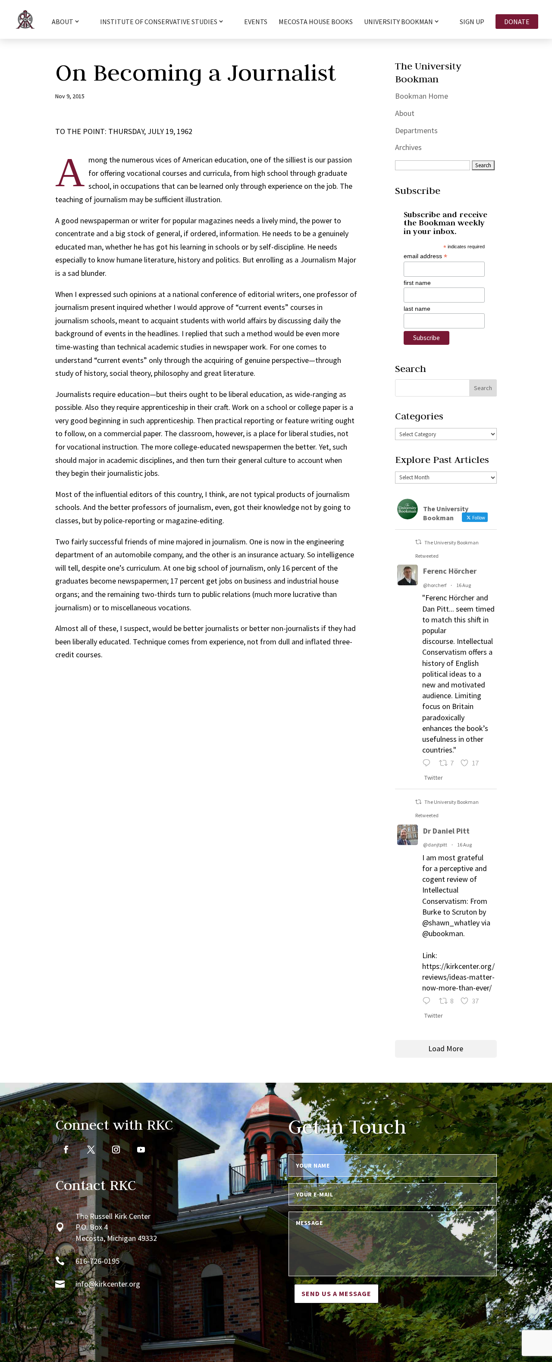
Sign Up (472, 22)
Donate (517, 21)
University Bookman (398, 22)
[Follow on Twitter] (91, 1149)
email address (425, 256)
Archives (408, 147)
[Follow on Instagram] (116, 1149)
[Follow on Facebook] (66, 1149)
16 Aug (463, 585)
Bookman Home (421, 96)
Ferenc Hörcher (450, 571)
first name (417, 282)
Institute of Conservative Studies (158, 22)
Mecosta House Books (316, 22)
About (404, 113)
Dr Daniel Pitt (446, 831)
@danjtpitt (435, 844)
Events (255, 22)
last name (417, 308)
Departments (416, 130)
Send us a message (336, 1293)
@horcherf (434, 585)
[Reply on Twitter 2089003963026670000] (428, 1001)
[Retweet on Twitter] (418, 542)
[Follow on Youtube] (141, 1149)
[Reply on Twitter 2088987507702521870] (428, 764)
